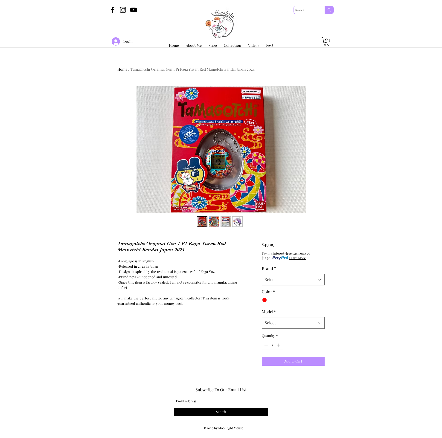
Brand (269, 268)
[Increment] (279, 345)
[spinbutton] (272, 345)
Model (269, 311)
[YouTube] (133, 10)
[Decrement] (265, 345)
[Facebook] (112, 10)
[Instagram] (123, 10)
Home (122, 69)
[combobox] (293, 279)
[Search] (329, 10)
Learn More (297, 258)
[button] (327, 41)
